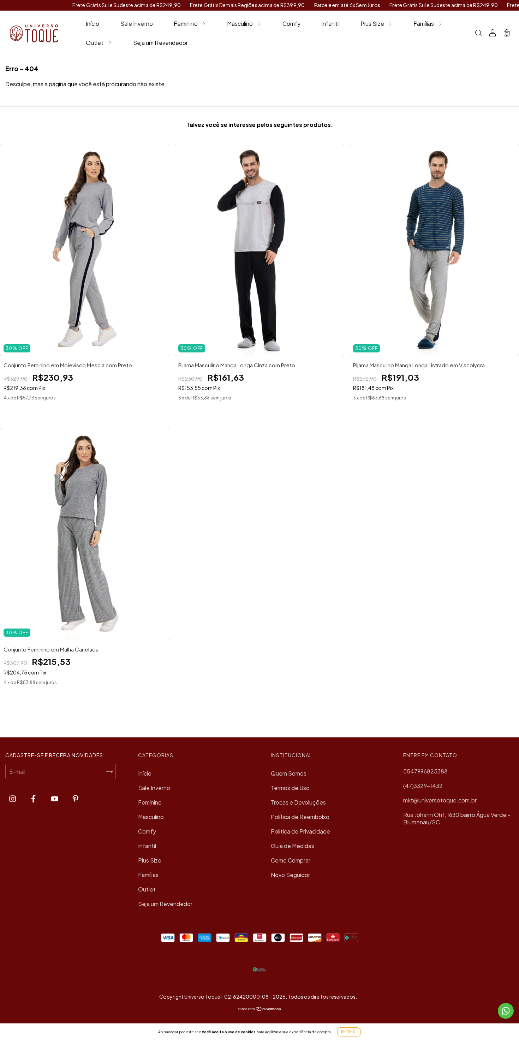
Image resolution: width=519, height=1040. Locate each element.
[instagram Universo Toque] (13, 798)
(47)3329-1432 (423, 785)
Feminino (186, 23)
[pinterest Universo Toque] (75, 798)
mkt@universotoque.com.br (440, 800)
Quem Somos (288, 773)
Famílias (423, 23)
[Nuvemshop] (260, 1009)
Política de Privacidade (300, 831)
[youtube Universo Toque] (55, 798)
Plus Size (372, 23)
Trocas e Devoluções (298, 802)
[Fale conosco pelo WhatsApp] (506, 1011)
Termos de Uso (290, 787)
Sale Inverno (136, 23)
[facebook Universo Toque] (34, 798)
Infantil (330, 23)
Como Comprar (290, 860)
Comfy (291, 23)
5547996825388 (425, 771)
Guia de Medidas (292, 845)
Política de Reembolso (300, 816)
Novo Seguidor (290, 874)
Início (93, 23)
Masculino (240, 23)
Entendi (349, 1032)
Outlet (95, 42)
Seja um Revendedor (160, 42)
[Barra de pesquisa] (478, 33)
